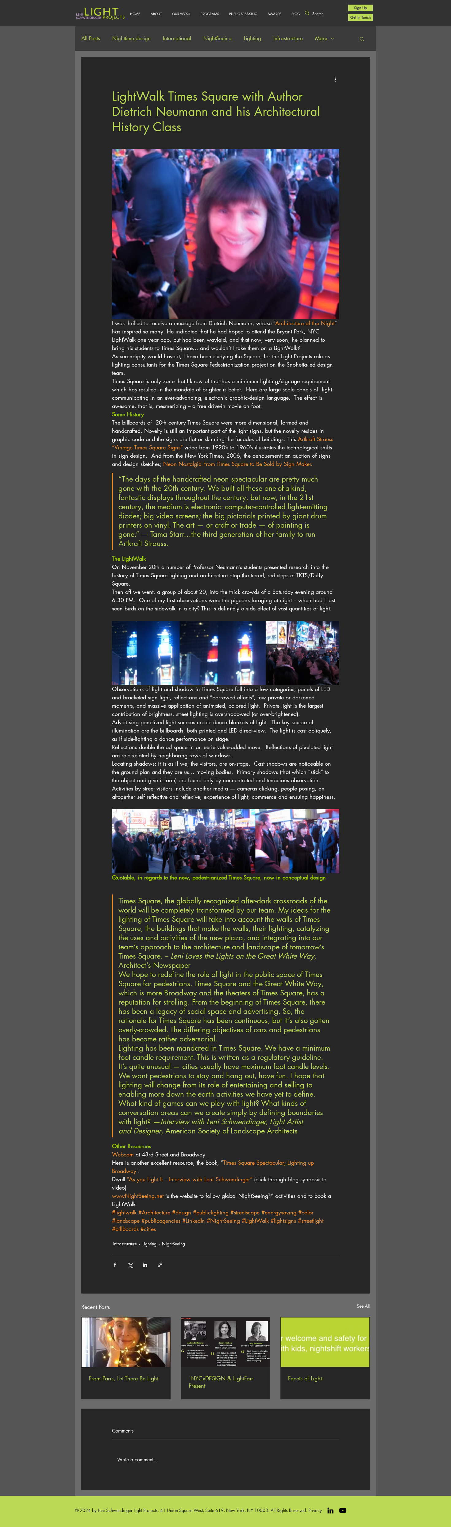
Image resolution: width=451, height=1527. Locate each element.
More (321, 38)
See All (363, 1306)
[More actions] (335, 79)
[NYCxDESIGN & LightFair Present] (225, 1342)
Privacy (315, 1510)
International (177, 38)
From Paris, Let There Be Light (123, 1378)
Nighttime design (131, 38)
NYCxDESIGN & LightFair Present (221, 1382)
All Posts (90, 38)
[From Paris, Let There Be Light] (126, 1342)
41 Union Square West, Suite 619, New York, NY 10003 (214, 1510)
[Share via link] (160, 1265)
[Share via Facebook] (115, 1265)
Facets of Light (305, 1378)
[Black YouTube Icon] (342, 1510)
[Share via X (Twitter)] (130, 1265)
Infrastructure (288, 38)
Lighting (252, 38)
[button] (181, 14)
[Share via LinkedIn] (145, 1265)
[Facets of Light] (325, 1342)
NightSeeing (217, 38)
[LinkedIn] (330, 1510)
